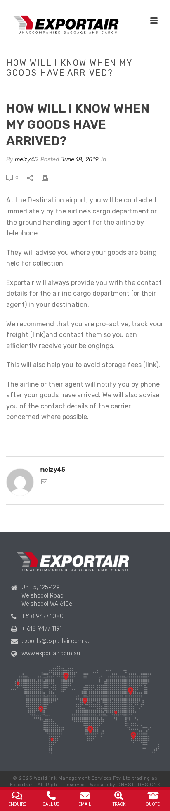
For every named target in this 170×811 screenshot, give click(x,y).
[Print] (49, 177)
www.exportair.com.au (50, 653)
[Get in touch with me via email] (44, 483)
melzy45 (26, 159)
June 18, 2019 (79, 159)
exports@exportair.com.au (56, 641)
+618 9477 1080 (42, 616)
